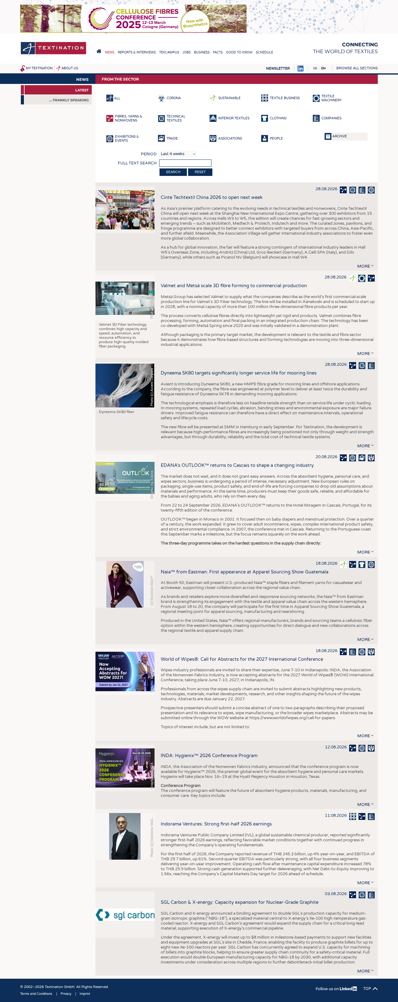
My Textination (39, 68)
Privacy (66, 994)
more (363, 266)
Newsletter (278, 69)
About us (70, 68)
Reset (200, 172)
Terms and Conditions (36, 994)
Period (149, 154)
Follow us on (328, 988)
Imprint (85, 994)
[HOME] (99, 51)
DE (315, 68)
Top (367, 988)
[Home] (53, 55)
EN (323, 68)
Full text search (137, 163)
